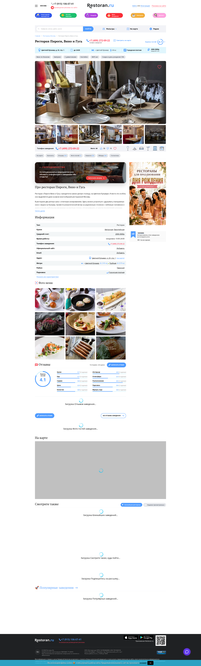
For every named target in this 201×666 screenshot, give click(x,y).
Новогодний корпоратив (42, 15)
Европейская (119, 229)
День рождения (113, 15)
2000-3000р (119, 234)
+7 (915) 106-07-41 (71, 639)
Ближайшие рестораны (132, 505)
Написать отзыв (117, 365)
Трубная (113, 263)
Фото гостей (76, 156)
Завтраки (137, 15)
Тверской (120, 268)
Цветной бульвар (92, 263)
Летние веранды (66, 15)
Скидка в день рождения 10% (113, 57)
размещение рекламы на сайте (65, 8)
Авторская (109, 229)
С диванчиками (70, 57)
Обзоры (102, 156)
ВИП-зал (95, 57)
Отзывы (62, 156)
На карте (134, 29)
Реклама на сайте (159, 6)
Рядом (156, 29)
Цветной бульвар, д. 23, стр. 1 (52, 50)
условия (143, 663)
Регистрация (145, 6)
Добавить (120, 248)
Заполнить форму (95, 178)
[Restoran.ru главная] (100, 6)
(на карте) (120, 258)
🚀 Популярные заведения (54, 587)
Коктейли (84, 57)
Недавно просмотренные (155, 505)
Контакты (50, 156)
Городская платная (116, 272)
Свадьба (91, 15)
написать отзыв (45, 415)
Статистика (115, 156)
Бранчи (159, 15)
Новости (90, 156)
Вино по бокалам (43, 57)
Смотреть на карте (124, 40)
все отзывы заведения (112, 415)
